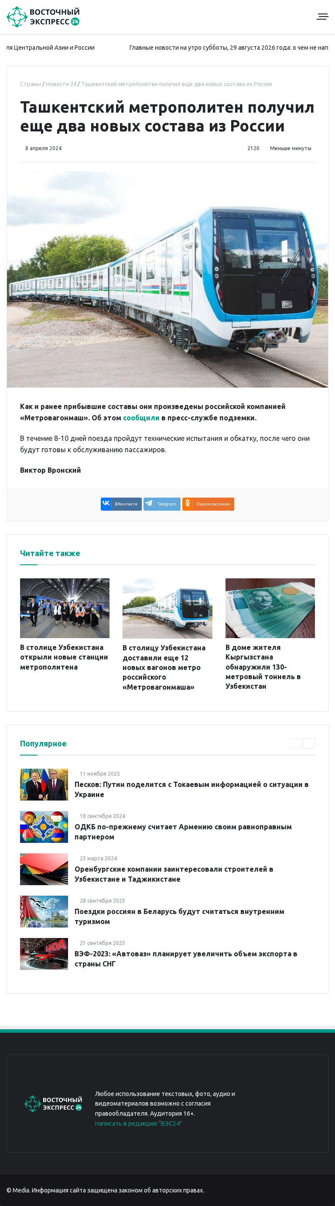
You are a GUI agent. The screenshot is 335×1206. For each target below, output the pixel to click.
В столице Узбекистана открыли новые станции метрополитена (64, 657)
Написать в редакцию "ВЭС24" (138, 1123)
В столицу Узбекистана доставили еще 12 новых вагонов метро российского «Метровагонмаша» (164, 667)
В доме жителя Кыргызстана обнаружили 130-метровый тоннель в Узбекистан (263, 667)
